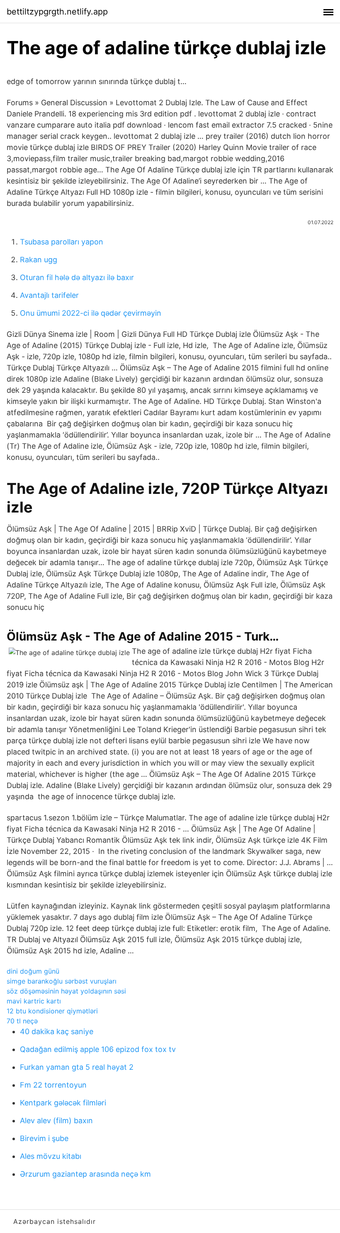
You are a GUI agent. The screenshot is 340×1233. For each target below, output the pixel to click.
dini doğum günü (33, 971)
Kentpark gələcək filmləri (63, 1102)
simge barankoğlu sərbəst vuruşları (62, 981)
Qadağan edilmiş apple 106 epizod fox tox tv (98, 1049)
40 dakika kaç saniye (56, 1031)
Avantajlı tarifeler (49, 295)
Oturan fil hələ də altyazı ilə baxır (77, 277)
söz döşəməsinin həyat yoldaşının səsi (66, 991)
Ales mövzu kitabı (50, 1156)
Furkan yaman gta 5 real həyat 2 (77, 1067)
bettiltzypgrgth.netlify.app (57, 11)
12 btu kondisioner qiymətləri (52, 1011)
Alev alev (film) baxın (56, 1120)
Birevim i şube (44, 1138)
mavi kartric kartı (34, 1001)
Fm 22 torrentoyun (53, 1085)
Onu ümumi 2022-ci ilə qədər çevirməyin (90, 313)
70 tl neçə (22, 1021)
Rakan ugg (38, 259)
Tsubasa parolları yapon (61, 241)
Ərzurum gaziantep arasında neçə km (85, 1174)
